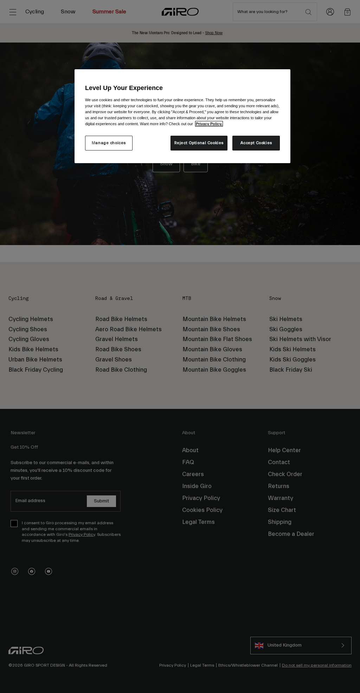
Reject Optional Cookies (199, 143)
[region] (182, 116)
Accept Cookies (256, 143)
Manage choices (109, 143)
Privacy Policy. (209, 124)
